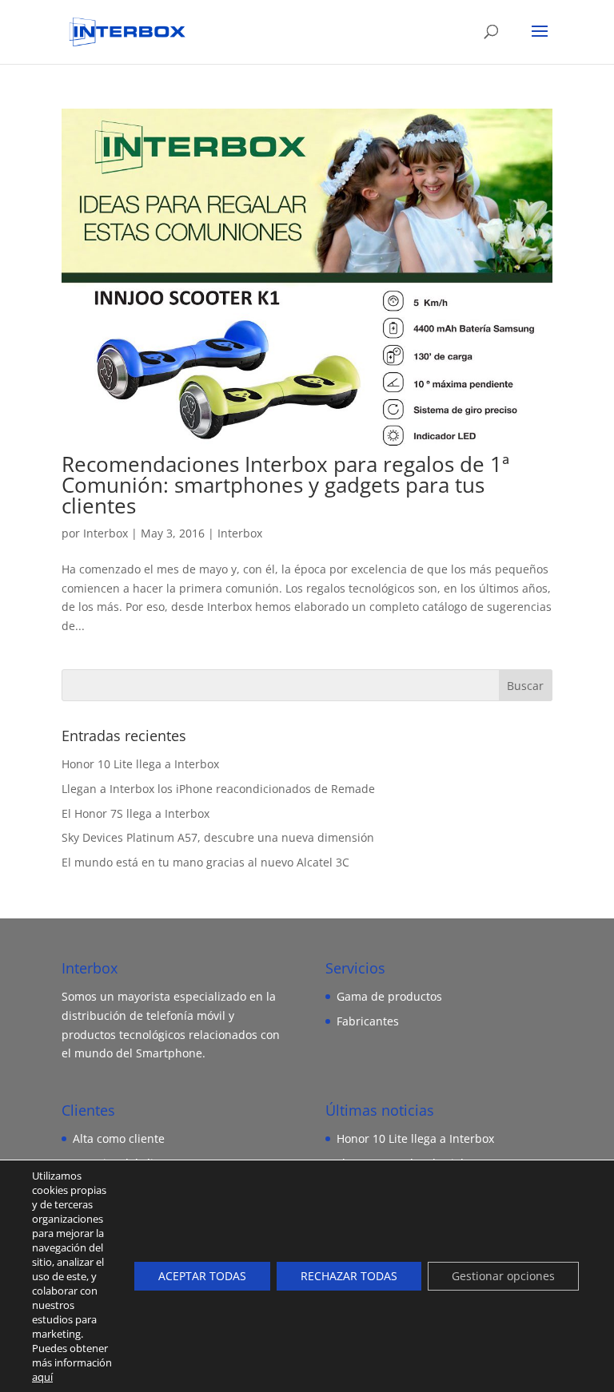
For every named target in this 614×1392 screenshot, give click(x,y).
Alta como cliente (119, 1138)
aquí (42, 1377)
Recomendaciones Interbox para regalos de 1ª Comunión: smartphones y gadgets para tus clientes (285, 485)
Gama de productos (389, 996)
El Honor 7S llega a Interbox (135, 813)
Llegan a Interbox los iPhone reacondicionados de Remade (218, 788)
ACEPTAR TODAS (202, 1275)
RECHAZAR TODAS (349, 1275)
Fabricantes (368, 1021)
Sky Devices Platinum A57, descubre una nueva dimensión (218, 837)
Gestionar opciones (503, 1275)
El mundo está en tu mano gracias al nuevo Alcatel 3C (205, 862)
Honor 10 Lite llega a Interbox (140, 763)
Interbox (105, 533)
